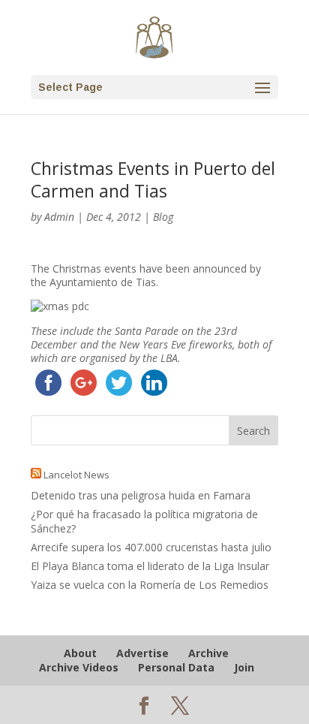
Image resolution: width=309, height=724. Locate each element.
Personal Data (176, 667)
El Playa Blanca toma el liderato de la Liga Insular (150, 566)
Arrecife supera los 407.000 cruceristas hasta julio (151, 547)
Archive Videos (78, 667)
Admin (59, 217)
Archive (208, 653)
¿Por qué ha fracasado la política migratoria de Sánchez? (144, 521)
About (80, 653)
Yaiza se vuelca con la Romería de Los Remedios (149, 585)
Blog (163, 217)
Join (244, 667)
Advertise (142, 653)
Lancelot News (77, 474)
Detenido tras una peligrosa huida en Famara (140, 495)
